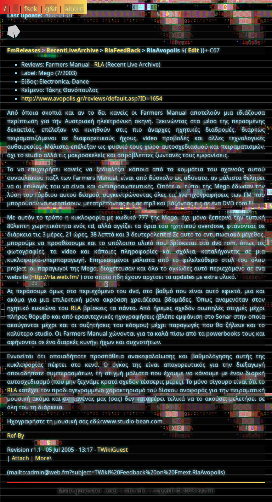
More (42, 458)
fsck (31, 8)
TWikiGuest (112, 449)
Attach (20, 458)
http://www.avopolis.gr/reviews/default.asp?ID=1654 (91, 98)
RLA (99, 64)
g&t (51, 8)
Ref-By (15, 435)
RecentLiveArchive (72, 50)
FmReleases (23, 50)
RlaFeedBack (122, 50)
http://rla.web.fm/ (55, 277)
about (74, 8)
